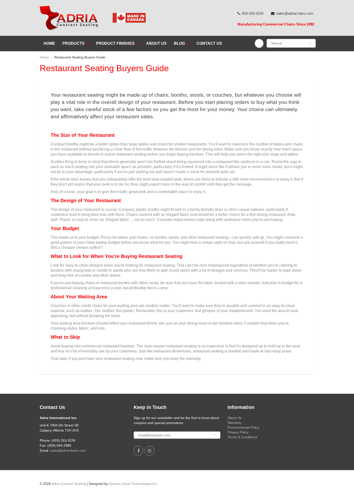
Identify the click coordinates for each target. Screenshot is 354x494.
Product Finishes (115, 43)
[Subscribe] (214, 435)
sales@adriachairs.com (294, 13)
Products (73, 43)
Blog (179, 43)
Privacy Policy (238, 432)
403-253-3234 (252, 13)
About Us (156, 43)
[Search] (309, 43)
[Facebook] (138, 451)
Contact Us (209, 43)
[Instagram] (149, 451)
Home (49, 43)
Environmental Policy (243, 427)
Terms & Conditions (242, 437)
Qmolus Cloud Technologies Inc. (133, 484)
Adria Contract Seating (69, 484)
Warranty (234, 423)
